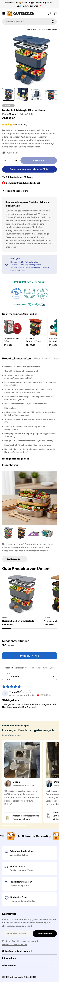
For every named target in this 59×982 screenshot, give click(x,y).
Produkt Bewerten (29, 655)
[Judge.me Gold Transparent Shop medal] (42, 293)
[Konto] (49, 13)
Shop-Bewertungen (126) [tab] (43, 668)
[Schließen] (53, 258)
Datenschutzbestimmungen (14, 944)
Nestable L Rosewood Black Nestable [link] (33, 340)
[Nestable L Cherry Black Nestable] (21, 533)
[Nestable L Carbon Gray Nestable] (8, 533)
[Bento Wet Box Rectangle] (47, 533)
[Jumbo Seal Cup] (34, 533)
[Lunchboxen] (29, 498)
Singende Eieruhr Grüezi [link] (11, 340)
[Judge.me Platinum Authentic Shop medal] (16, 293)
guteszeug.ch (16, 977)
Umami (12, 114)
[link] (13, 327)
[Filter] (5, 676)
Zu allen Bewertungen (11, 735)
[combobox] (29, 21)
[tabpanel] (29, 409)
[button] (8, 124)
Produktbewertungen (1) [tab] (16, 668)
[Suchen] (53, 21)
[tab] (16, 359)
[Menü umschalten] (3, 13)
